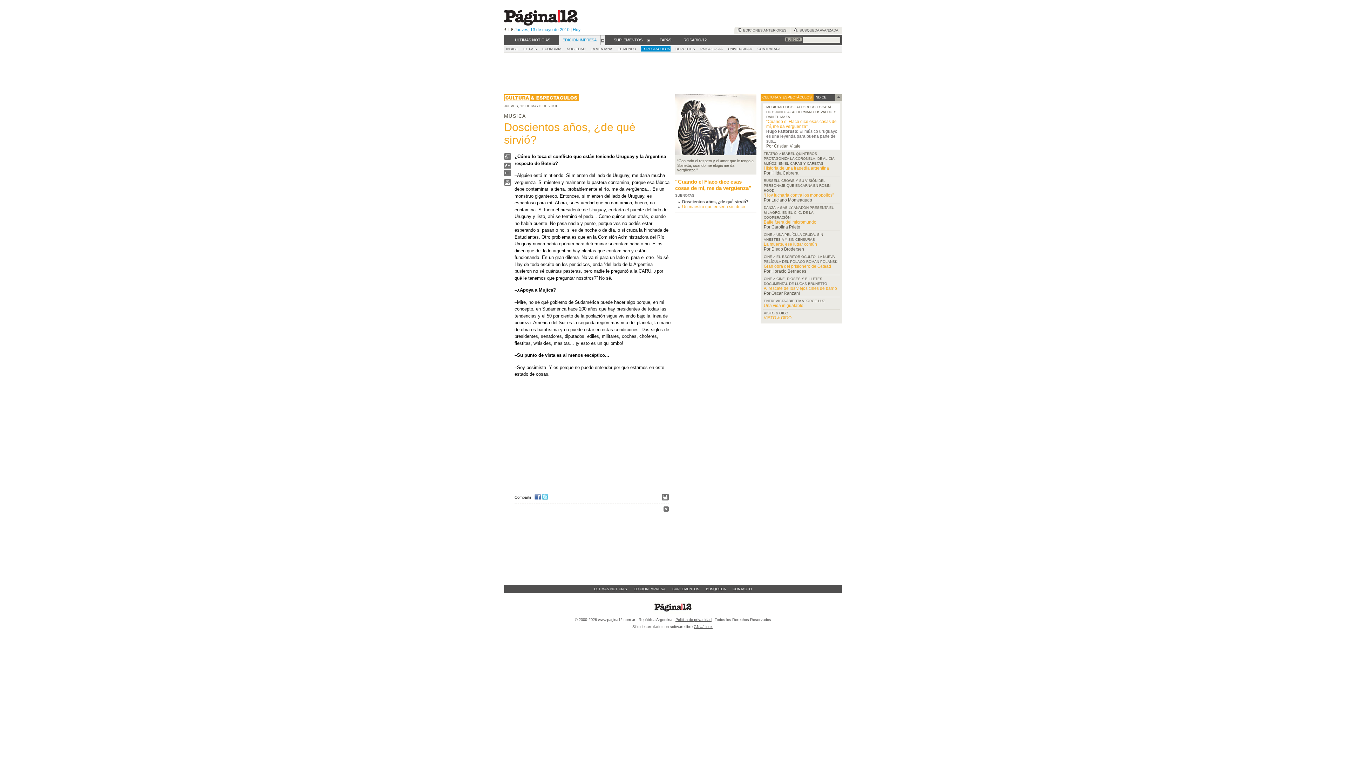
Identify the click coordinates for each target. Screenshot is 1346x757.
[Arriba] (666, 510)
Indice (512, 49)
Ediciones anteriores (764, 30)
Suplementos (685, 589)
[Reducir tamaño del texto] (507, 174)
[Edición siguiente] (512, 29)
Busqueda (716, 589)
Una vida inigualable (783, 305)
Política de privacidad (693, 620)
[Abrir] (602, 40)
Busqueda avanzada (817, 30)
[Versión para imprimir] (507, 184)
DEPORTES (685, 49)
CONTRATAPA (769, 49)
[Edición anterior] (505, 29)
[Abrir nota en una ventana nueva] (507, 158)
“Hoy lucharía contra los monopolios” (799, 195)
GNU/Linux (703, 627)
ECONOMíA (552, 49)
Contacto (742, 589)
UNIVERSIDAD (740, 49)
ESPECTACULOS (655, 49)
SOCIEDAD (576, 49)
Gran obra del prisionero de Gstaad (797, 266)
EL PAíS (530, 49)
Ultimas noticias (610, 589)
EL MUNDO (627, 49)
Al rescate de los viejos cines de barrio (800, 288)
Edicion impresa (650, 589)
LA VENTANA (601, 49)
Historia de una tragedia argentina (796, 168)
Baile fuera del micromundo (790, 222)
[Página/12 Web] (541, 24)
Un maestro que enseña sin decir (713, 206)
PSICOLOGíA (711, 49)
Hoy (576, 29)
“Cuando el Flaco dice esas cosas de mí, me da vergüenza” (713, 185)
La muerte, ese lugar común (790, 244)
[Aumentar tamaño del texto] (507, 167)
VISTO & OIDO (777, 317)
